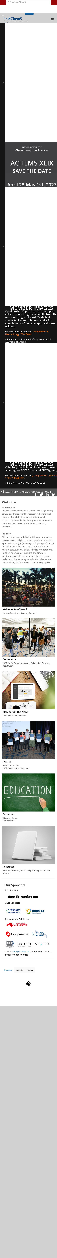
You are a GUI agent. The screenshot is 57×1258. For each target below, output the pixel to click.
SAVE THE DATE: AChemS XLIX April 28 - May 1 (28, 491)
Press (30, 970)
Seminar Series (9, 820)
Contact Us (33, 613)
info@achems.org (21, 951)
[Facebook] (35, 495)
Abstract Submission (32, 663)
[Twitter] (41, 495)
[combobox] (28, 2)
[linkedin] (47, 495)
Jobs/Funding (25, 870)
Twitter (8, 970)
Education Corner (10, 818)
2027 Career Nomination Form (16, 768)
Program (46, 663)
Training (35, 870)
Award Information (11, 765)
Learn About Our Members (14, 715)
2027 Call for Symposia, (13, 663)
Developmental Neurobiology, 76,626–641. (26, 333)
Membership (22, 613)
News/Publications (11, 870)
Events (19, 970)
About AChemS (9, 613)
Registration (8, 666)
